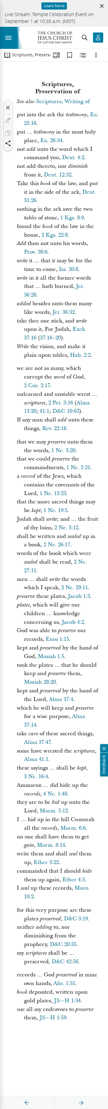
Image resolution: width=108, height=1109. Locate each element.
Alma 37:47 (37, 742)
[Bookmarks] (70, 55)
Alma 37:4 (61, 699)
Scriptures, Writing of (63, 101)
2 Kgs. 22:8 (54, 235)
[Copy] (8, 133)
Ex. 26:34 (51, 140)
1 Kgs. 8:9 (72, 217)
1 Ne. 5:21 (78, 467)
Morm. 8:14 (51, 845)
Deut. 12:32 (57, 175)
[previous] (27, 1103)
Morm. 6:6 (73, 828)
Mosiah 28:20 (40, 682)
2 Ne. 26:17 (57, 544)
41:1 (44, 411)
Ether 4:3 (73, 879)
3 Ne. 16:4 (36, 776)
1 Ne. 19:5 (56, 510)
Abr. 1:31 (64, 983)
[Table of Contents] (7, 55)
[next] (81, 1103)
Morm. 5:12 (54, 811)
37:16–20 (50, 338)
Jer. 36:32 (63, 312)
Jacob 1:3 (79, 596)
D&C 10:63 (65, 411)
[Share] (8, 143)
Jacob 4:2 (73, 622)
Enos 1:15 (57, 639)
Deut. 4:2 (73, 157)
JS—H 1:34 (67, 1000)
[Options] (96, 55)
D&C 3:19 (76, 918)
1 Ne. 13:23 (53, 493)
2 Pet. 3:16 (60, 403)
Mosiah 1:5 (51, 656)
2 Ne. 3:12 (66, 527)
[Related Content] (83, 55)
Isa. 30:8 (68, 269)
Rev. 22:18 (54, 428)
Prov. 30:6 (35, 252)
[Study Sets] (56, 55)
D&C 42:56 (65, 961)
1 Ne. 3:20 (63, 450)
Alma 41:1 (36, 759)
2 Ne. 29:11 (74, 587)
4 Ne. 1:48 (55, 794)
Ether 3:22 (46, 862)
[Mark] (8, 120)
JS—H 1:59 (53, 1017)
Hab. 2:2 (80, 355)
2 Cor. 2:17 (37, 385)
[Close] (8, 107)
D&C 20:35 (63, 944)
